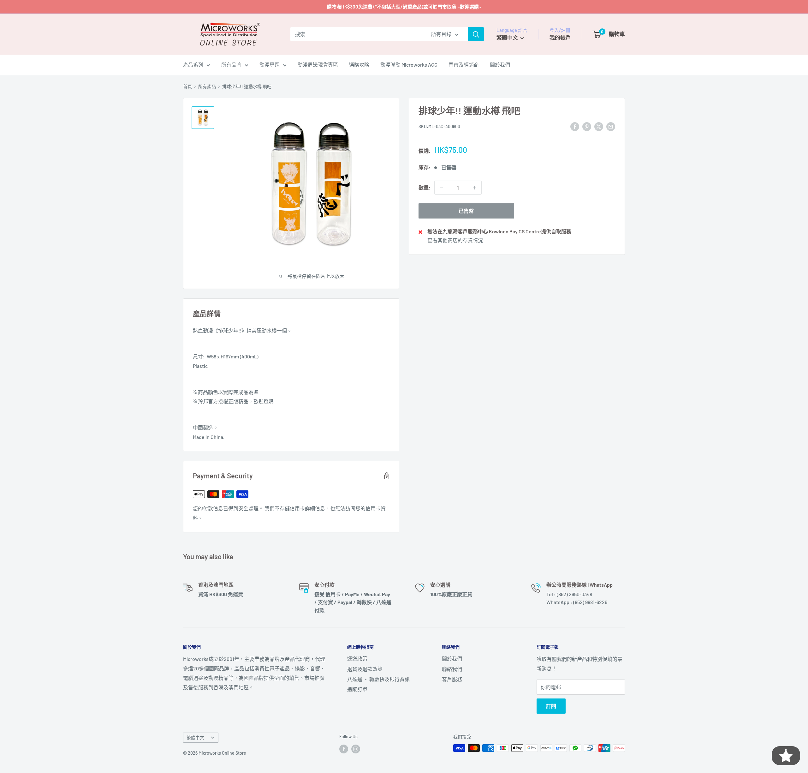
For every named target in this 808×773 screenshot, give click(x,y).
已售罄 (466, 211)
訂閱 (551, 706)
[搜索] (476, 34)
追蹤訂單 (357, 689)
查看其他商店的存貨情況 (455, 240)
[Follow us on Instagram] (355, 748)
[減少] (441, 188)
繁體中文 (195, 737)
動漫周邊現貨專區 (318, 65)
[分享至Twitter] (598, 126)
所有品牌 (231, 65)
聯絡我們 (452, 669)
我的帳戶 (560, 37)
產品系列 (193, 65)
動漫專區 (269, 65)
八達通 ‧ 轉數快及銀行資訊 (378, 679)
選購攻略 (359, 65)
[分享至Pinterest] (586, 126)
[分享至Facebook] (574, 126)
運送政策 (357, 659)
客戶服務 (452, 679)
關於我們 (500, 65)
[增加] (474, 188)
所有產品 (207, 86)
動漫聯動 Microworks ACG (408, 65)
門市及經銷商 (464, 65)
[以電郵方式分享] (610, 126)
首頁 (187, 86)
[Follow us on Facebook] (343, 748)
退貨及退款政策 (365, 669)
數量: (425, 188)
